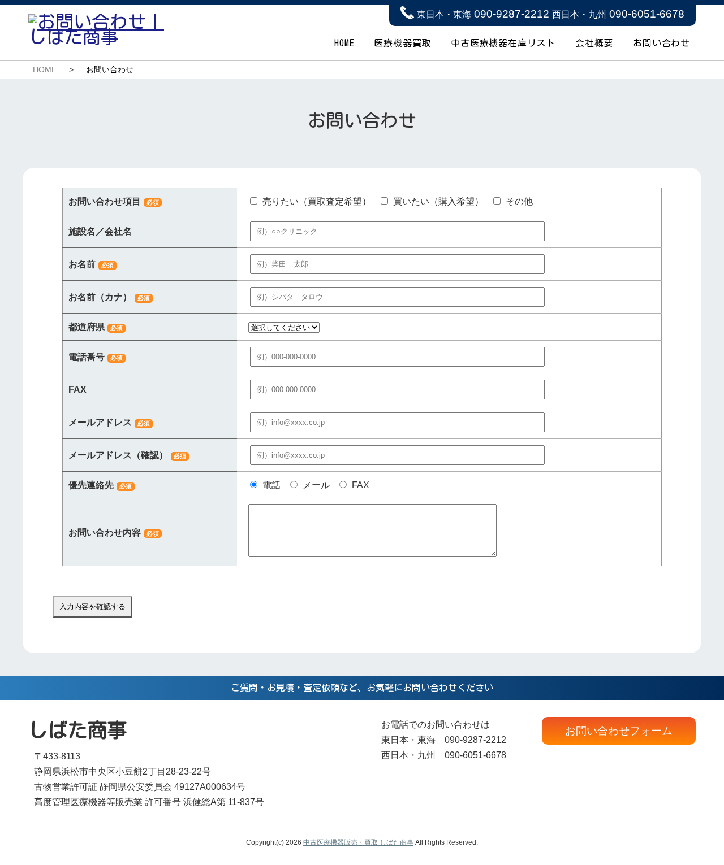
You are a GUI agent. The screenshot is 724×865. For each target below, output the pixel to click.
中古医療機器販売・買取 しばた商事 (358, 842)
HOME (344, 42)
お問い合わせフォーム (619, 731)
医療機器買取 (402, 42)
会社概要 (594, 42)
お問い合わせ (661, 42)
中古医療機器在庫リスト (503, 42)
